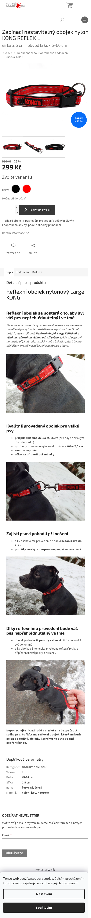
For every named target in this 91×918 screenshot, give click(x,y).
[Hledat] (62, 20)
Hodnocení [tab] (22, 272)
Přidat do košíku (40, 210)
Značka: (14, 57)
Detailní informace (13, 233)
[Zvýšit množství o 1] (17, 207)
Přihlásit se (14, 853)
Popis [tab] (9, 272)
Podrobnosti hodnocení (53, 53)
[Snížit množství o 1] (17, 212)
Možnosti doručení (14, 199)
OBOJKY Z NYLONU (34, 767)
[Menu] (84, 20)
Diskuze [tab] (37, 272)
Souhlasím (44, 907)
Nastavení (44, 894)
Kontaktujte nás (45, 870)
